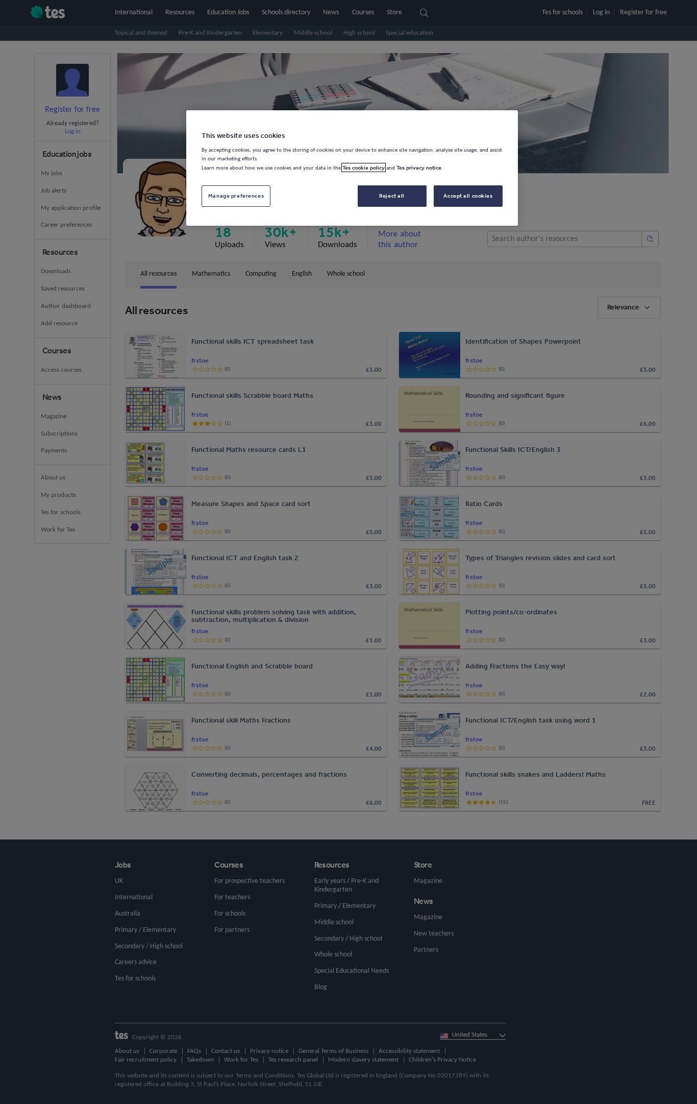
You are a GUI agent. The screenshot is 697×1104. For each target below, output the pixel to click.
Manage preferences (236, 195)
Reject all (392, 195)
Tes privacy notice (418, 167)
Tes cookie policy (363, 167)
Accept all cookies (467, 195)
